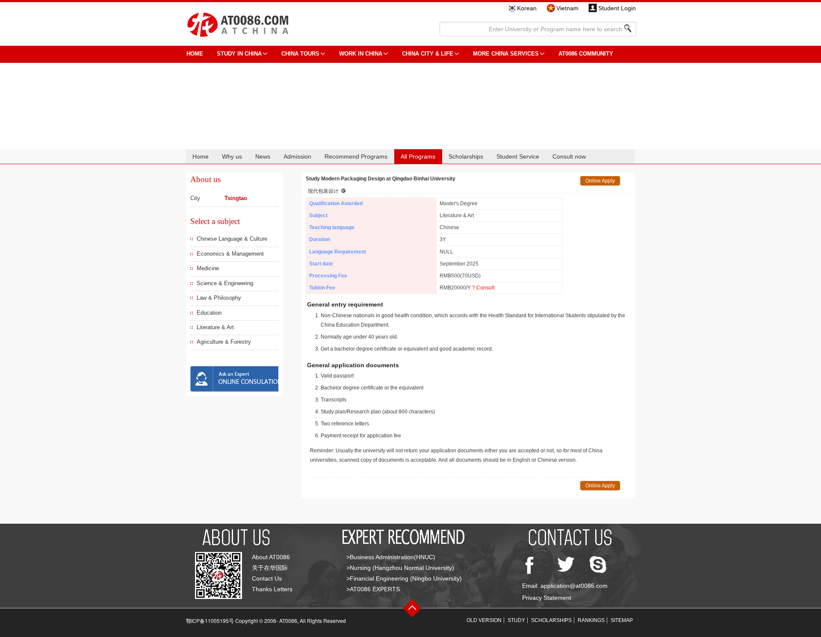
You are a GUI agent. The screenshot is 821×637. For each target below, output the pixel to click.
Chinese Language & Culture (232, 239)
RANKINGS (591, 620)
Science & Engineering (225, 283)
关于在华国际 (270, 567)
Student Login (617, 8)
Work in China (360, 53)
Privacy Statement (546, 597)
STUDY (516, 620)
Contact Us (267, 578)
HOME (194, 53)
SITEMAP (622, 620)
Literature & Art (215, 327)
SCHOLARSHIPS (551, 620)
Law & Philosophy (219, 298)
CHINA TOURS (300, 53)
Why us (232, 156)
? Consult (483, 288)
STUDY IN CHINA (239, 53)
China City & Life (427, 53)
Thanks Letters (272, 589)
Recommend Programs (356, 156)
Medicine (208, 268)
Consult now (569, 156)
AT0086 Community (585, 53)
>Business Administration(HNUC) (390, 557)
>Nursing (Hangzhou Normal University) (400, 567)
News (262, 156)
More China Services (506, 53)
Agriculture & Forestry (224, 342)
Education (209, 313)
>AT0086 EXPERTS (373, 589)
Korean (527, 8)
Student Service (517, 156)
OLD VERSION (484, 620)
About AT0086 (271, 557)
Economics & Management (230, 254)
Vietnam (567, 8)
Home (200, 156)
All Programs (418, 156)
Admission (297, 156)
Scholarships (466, 156)
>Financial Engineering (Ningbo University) (404, 578)
